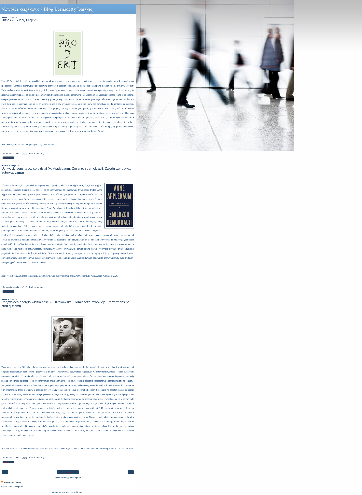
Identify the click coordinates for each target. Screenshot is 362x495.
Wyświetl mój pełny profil (12, 486)
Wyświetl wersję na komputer (68, 477)
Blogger (79, 492)
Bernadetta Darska (12, 482)
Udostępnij (8, 158)
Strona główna (68, 472)
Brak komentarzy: (37, 153)
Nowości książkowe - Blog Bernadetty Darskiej (47, 9)
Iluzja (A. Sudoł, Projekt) (19, 20)
